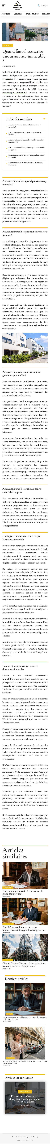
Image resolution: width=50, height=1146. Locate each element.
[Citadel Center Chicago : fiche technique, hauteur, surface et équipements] (25, 947)
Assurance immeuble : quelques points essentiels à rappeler (26, 148)
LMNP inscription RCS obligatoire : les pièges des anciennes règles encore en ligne (24, 1018)
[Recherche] (39, 5)
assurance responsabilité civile (25, 82)
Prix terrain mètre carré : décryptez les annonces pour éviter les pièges (25, 1098)
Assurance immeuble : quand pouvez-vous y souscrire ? (24, 126)
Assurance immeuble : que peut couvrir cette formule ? (24, 133)
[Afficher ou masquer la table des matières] (38, 119)
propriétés (7, 78)
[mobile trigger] (4, 5)
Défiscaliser (8, 924)
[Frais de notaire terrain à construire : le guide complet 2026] (25, 875)
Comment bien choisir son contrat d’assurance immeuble (25, 164)
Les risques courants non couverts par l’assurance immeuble (26, 156)
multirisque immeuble (14, 92)
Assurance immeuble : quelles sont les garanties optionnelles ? (25, 141)
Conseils (9, 1013)
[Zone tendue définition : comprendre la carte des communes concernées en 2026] (25, 1043)
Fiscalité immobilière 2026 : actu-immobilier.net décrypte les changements (23, 928)
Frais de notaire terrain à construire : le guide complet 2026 (22, 892)
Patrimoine (7, 887)
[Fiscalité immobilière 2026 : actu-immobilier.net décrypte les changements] (25, 911)
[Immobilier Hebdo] (17, 5)
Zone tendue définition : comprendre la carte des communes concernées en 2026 (25, 1062)
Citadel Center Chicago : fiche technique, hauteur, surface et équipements (24, 965)
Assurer (7, 45)
